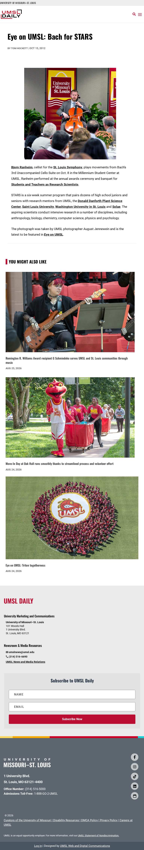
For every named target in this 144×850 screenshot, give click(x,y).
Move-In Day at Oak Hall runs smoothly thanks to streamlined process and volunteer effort (59, 463)
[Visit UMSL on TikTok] (134, 776)
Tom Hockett (19, 48)
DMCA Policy (89, 820)
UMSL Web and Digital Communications (85, 846)
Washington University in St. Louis (80, 207)
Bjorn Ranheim (22, 167)
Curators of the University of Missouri (27, 820)
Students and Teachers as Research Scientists (44, 184)
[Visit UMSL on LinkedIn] (134, 786)
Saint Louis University (38, 207)
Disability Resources (66, 820)
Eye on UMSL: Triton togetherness (25, 565)
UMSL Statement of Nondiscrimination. (98, 835)
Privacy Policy (108, 820)
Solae (116, 207)
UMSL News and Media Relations (25, 661)
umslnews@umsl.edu (21, 652)
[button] (140, 14)
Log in (38, 846)
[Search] (134, 14)
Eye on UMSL (53, 234)
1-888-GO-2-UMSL (46, 793)
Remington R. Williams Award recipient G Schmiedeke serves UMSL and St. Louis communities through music (67, 360)
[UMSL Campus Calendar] (134, 796)
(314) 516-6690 (18, 656)
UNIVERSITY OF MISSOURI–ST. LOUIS (18, 3)
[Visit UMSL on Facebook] (134, 757)
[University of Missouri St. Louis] (27, 766)
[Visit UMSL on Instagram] (134, 766)
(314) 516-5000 (35, 789)
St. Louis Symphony (67, 167)
